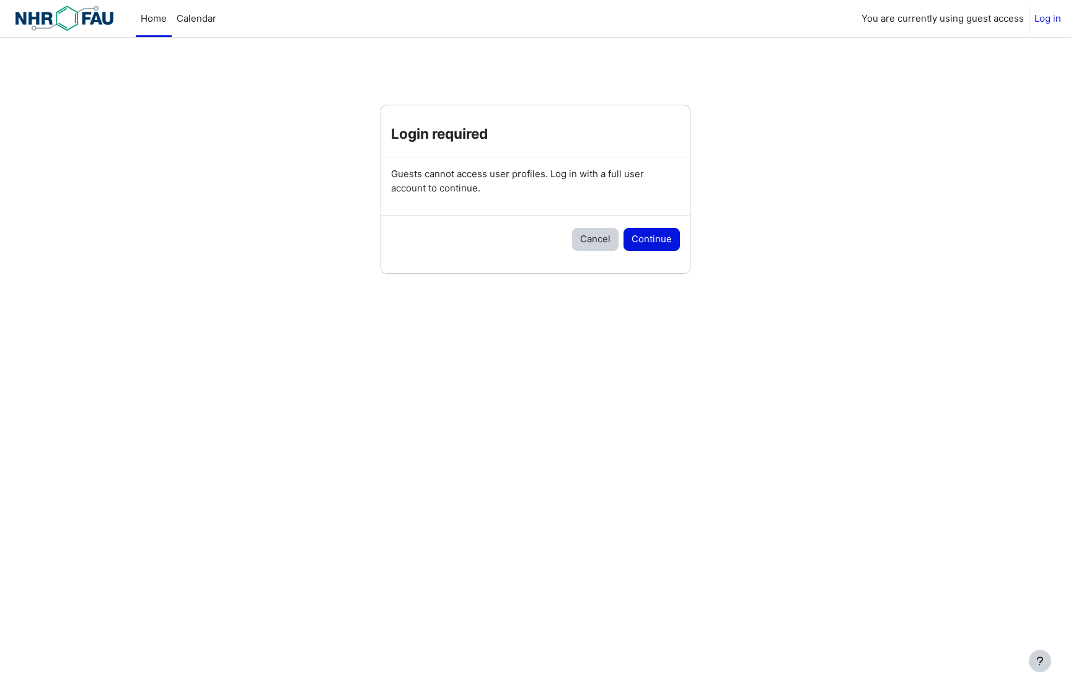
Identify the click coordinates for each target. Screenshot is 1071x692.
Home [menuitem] (154, 18)
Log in (1047, 18)
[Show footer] (1040, 661)
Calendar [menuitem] (196, 18)
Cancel (595, 239)
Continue (652, 239)
